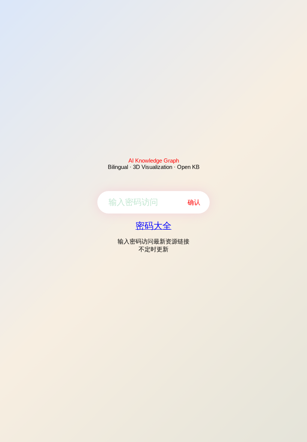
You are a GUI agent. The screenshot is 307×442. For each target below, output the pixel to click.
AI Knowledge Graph (153, 160)
